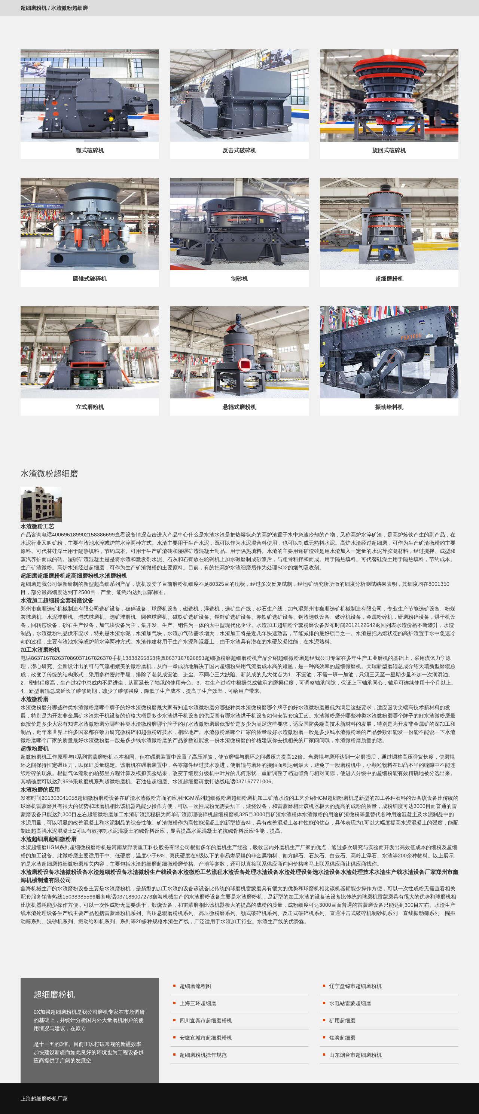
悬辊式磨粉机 (239, 407)
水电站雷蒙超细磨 (350, 1003)
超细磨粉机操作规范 (203, 1055)
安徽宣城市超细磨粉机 (206, 1038)
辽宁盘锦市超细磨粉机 (355, 986)
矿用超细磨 (342, 1020)
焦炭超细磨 (342, 1038)
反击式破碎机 (239, 150)
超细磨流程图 (195, 986)
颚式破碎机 (90, 150)
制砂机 (239, 278)
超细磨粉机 (34, 8)
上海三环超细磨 (198, 1003)
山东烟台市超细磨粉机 (355, 1055)
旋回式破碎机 (389, 150)
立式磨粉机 (90, 407)
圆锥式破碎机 (90, 278)
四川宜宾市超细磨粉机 (206, 1020)
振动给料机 (389, 407)
